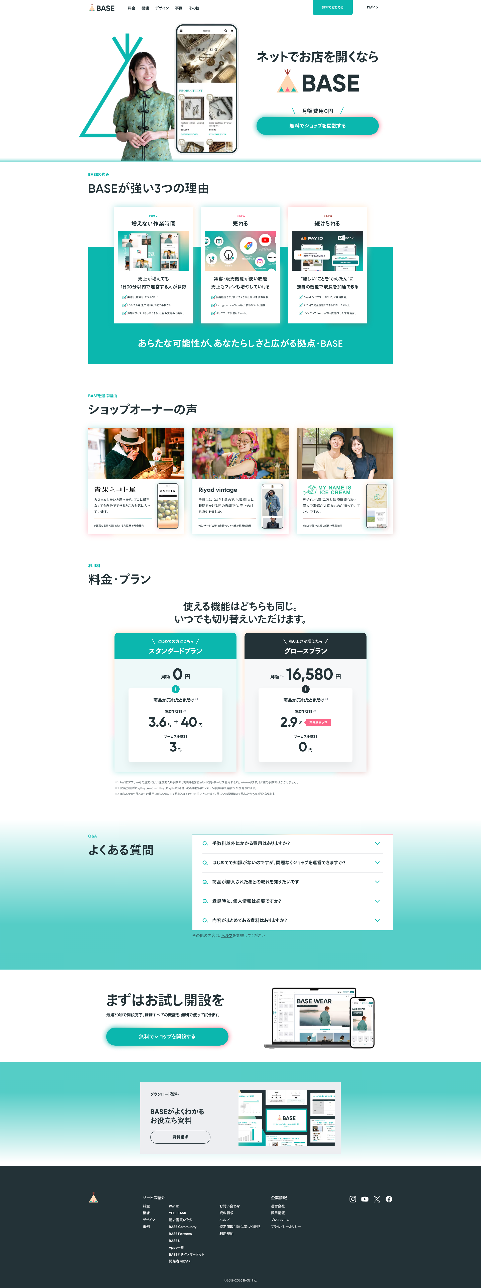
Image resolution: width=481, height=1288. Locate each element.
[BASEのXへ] (377, 1199)
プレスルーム (280, 1220)
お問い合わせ (229, 1206)
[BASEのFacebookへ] (389, 1199)
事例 (146, 1227)
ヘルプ (226, 935)
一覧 (176, 1247)
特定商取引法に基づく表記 (239, 1227)
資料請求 (226, 1213)
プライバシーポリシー (286, 1227)
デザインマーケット (186, 1254)
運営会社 (278, 1206)
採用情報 (278, 1213)
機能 (146, 1213)
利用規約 (226, 1234)
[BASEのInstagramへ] (352, 1199)
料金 (146, 1206)
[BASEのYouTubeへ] (365, 1199)
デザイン (149, 1220)
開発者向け (180, 1261)
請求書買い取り (180, 1220)
